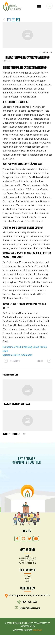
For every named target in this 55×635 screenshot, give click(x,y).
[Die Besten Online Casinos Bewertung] (27, 35)
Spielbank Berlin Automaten (17, 354)
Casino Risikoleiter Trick (27, 423)
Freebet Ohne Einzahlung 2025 (27, 392)
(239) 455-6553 (30, 602)
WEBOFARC (37, 630)
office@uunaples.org (29, 608)
